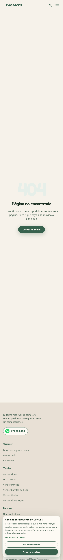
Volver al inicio (32, 229)
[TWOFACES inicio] (13, 5)
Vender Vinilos (10, 495)
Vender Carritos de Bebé (15, 489)
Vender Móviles (11, 484)
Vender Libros (10, 474)
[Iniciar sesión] (50, 5)
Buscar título (9, 455)
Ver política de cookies (15, 537)
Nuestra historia (11, 514)
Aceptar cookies (31, 552)
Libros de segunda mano (16, 450)
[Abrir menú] (57, 5)
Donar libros (9, 479)
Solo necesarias (31, 544)
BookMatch (9, 460)
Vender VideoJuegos (13, 500)
